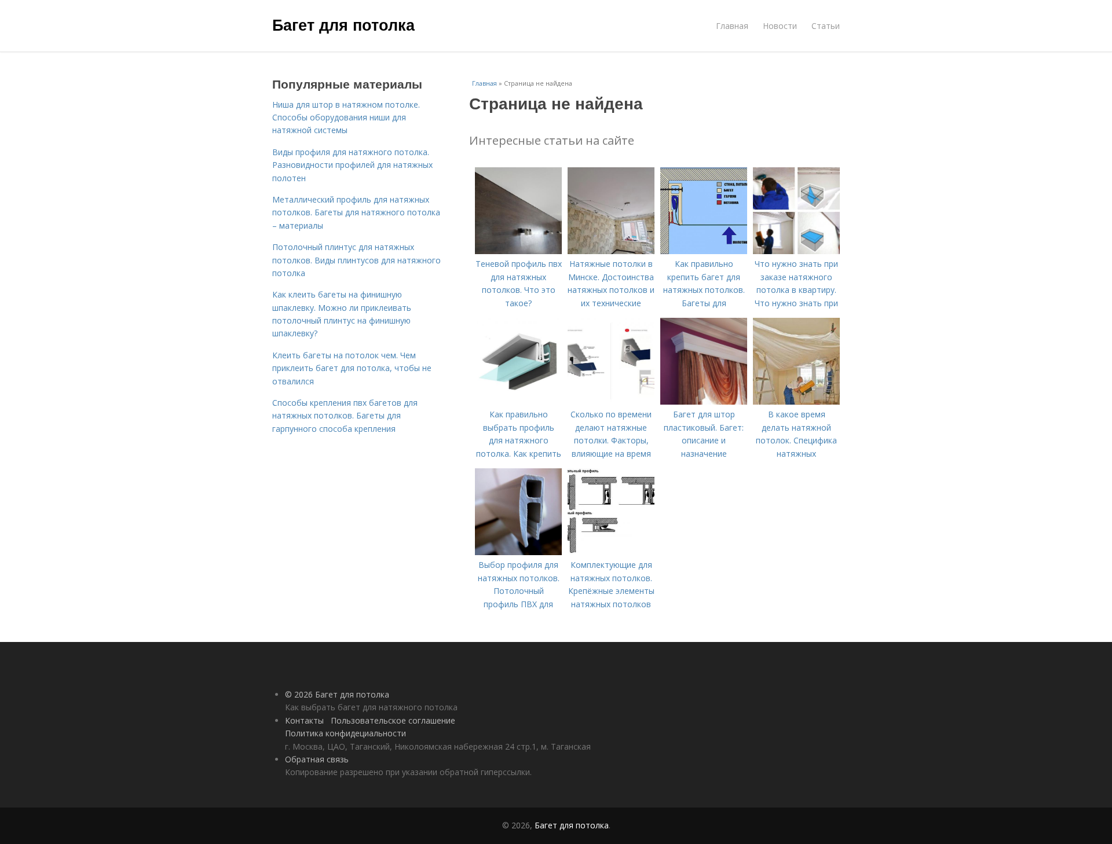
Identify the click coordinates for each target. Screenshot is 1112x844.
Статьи (825, 25)
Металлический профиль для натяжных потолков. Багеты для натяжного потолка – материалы (356, 212)
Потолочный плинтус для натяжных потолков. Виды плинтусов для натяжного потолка (356, 259)
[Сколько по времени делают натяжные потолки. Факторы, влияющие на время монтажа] (611, 401)
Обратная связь (317, 759)
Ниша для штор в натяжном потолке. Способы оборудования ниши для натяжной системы (346, 117)
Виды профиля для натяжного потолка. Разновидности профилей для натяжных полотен (352, 165)
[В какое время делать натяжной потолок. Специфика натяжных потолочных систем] (796, 401)
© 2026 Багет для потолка (337, 694)
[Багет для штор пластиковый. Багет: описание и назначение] (703, 401)
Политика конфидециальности (345, 733)
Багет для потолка (343, 24)
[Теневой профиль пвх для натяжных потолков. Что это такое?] (518, 250)
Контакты (304, 720)
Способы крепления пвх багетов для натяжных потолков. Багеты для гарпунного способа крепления (345, 415)
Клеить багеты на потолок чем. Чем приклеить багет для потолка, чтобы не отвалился (351, 368)
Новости (780, 25)
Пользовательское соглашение (393, 720)
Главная (732, 25)
